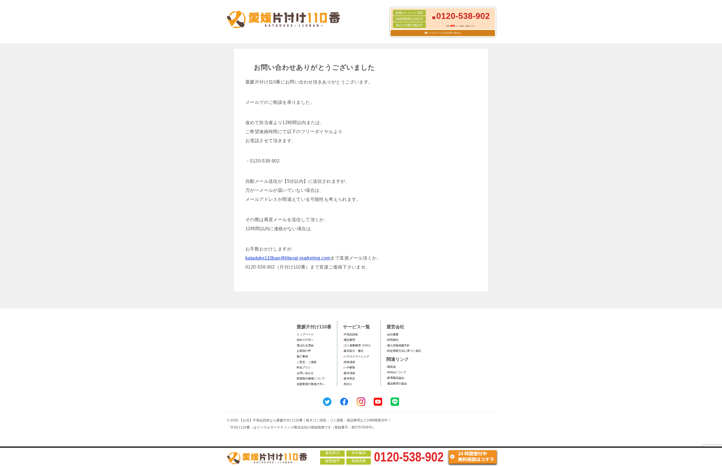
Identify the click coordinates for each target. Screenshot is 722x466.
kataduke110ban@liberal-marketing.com (287, 258)
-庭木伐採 (349, 373)
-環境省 (391, 366)
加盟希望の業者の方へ (311, 384)
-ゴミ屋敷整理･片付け (357, 345)
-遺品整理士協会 (396, 383)
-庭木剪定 (349, 378)
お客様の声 (304, 350)
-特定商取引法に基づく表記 (403, 350)
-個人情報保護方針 (398, 345)
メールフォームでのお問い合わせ (444, 33)
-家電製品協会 (395, 377)
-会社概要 (392, 334)
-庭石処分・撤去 (353, 350)
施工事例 (302, 356)
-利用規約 (392, 339)
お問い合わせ (305, 373)
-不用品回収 (350, 334)
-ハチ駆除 (349, 367)
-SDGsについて (396, 372)
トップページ (305, 334)
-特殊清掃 (349, 362)
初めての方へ (305, 339)
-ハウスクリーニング (356, 356)
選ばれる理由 (305, 345)
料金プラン (304, 367)
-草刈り (347, 384)
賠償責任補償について (311, 378)
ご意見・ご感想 (306, 362)
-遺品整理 (349, 339)
